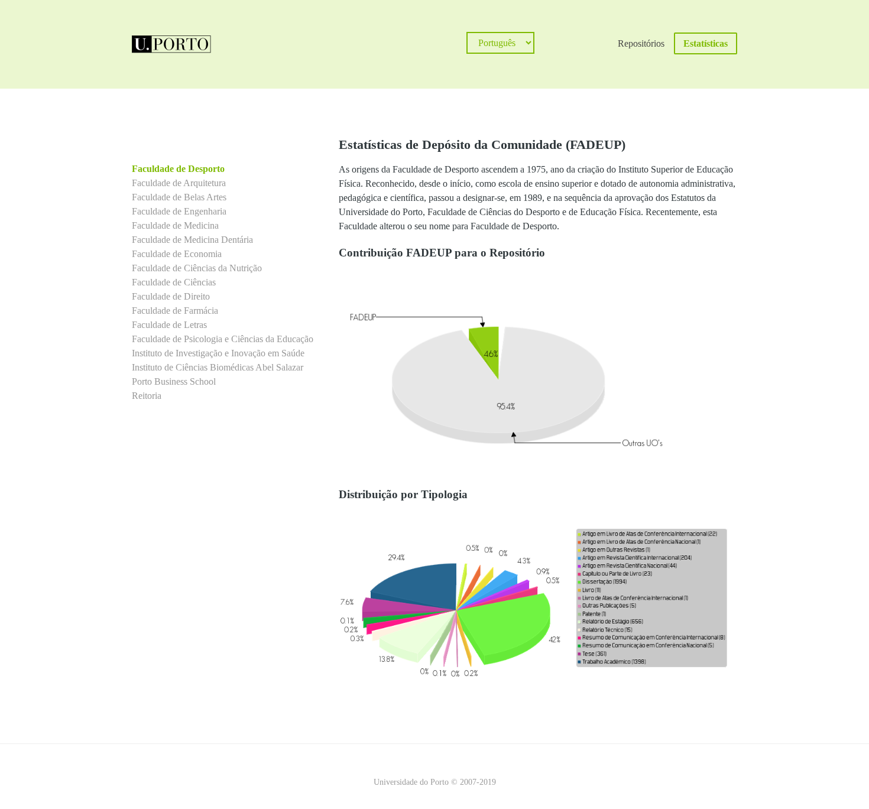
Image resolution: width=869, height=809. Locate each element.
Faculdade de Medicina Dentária (192, 240)
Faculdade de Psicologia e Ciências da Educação (222, 339)
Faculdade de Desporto (178, 169)
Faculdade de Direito (171, 296)
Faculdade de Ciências (174, 282)
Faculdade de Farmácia (175, 311)
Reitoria (146, 396)
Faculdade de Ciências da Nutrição (197, 268)
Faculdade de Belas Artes (179, 197)
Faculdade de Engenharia (179, 211)
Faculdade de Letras (169, 325)
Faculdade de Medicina (175, 225)
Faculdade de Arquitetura (179, 183)
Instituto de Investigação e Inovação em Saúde (218, 353)
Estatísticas (705, 43)
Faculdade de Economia (177, 254)
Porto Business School (174, 381)
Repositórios (641, 43)
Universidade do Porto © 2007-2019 (435, 782)
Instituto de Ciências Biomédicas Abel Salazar (217, 367)
